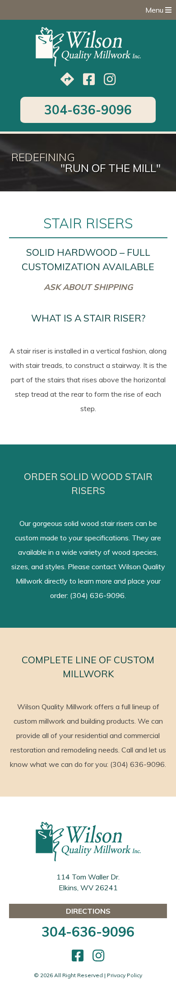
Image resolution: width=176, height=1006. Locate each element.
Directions (88, 910)
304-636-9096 (88, 110)
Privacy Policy (124, 975)
